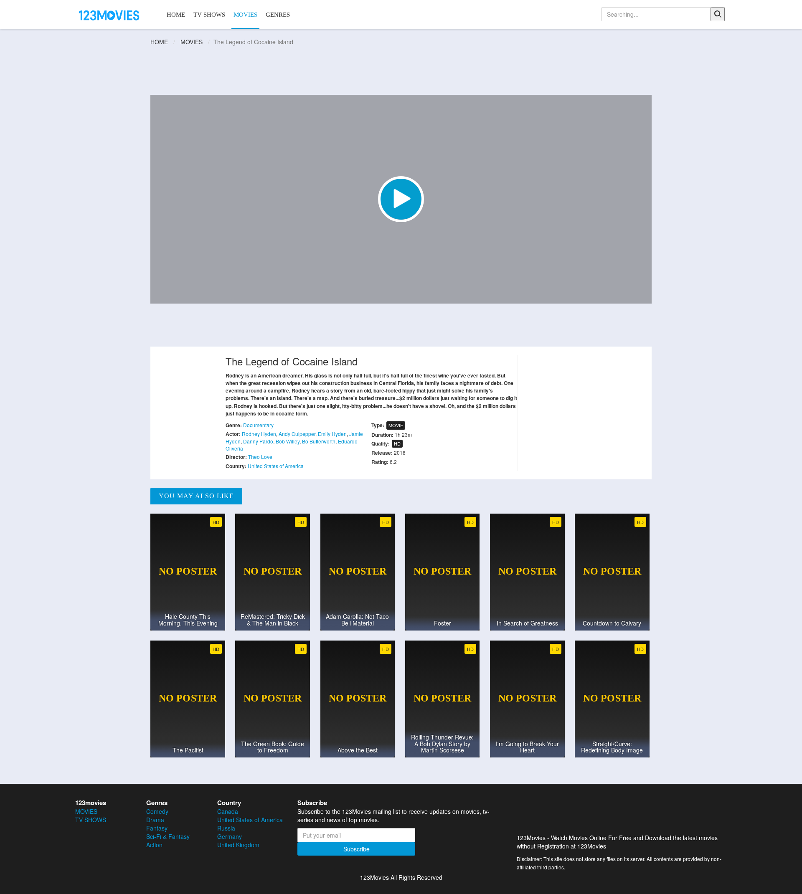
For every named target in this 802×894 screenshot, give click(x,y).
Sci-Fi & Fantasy (168, 836)
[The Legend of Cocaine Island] (401, 199)
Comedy (157, 811)
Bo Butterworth (318, 441)
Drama (155, 819)
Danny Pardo (258, 441)
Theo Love (260, 456)
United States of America (276, 465)
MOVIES (245, 14)
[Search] (718, 14)
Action (154, 845)
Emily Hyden (332, 433)
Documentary (258, 424)
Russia (226, 828)
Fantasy (157, 828)
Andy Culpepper (297, 433)
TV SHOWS (209, 14)
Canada (227, 811)
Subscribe (356, 849)
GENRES (278, 14)
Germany (229, 836)
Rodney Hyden (259, 433)
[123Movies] (109, 14)
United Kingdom (238, 845)
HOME (176, 14)
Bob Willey (287, 441)
